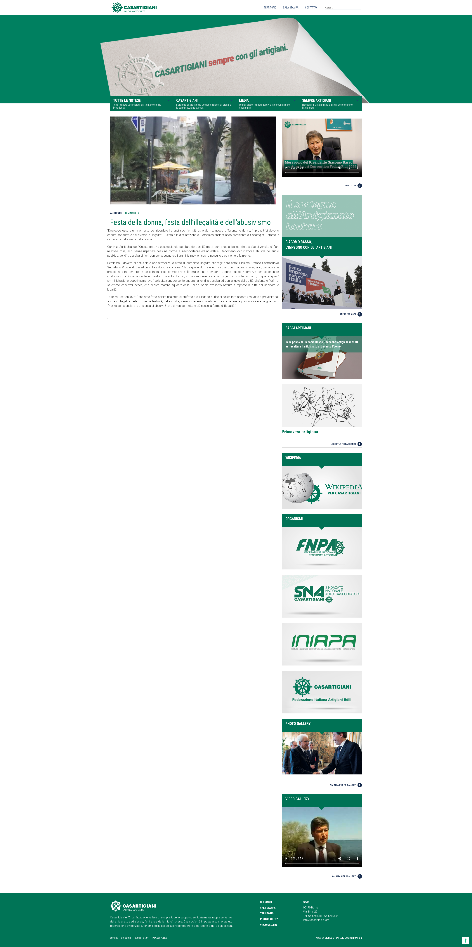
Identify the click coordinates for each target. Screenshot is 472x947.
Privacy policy (159, 938)
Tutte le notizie (137, 103)
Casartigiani (203, 103)
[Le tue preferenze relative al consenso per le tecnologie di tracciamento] (465, 940)
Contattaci (311, 7)
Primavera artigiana (300, 432)
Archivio (116, 213)
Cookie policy (142, 938)
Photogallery (269, 919)
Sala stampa (291, 7)
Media (265, 103)
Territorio (270, 7)
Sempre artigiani (327, 103)
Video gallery (268, 924)
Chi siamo (266, 902)
